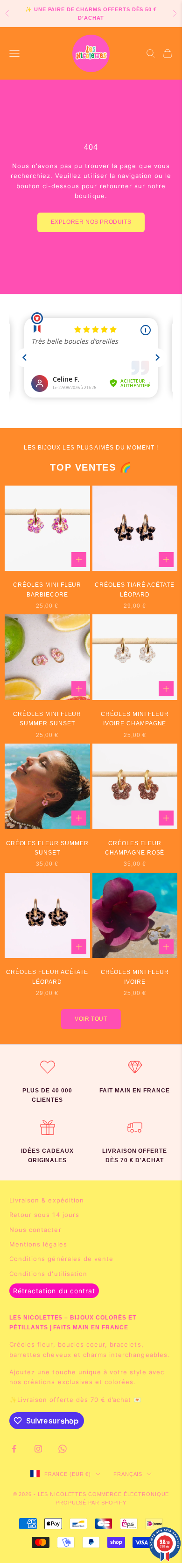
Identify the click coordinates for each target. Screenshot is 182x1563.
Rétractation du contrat (54, 1291)
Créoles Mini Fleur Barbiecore (47, 589)
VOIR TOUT (91, 1019)
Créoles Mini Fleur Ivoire (135, 977)
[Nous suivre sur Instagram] (38, 1448)
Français (127, 1474)
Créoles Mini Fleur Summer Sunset (47, 719)
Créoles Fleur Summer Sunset (47, 848)
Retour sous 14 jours (44, 1214)
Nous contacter (35, 1229)
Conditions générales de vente (61, 1258)
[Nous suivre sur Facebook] (14, 1448)
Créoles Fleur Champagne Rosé (134, 848)
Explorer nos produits (91, 222)
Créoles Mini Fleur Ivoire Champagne (135, 719)
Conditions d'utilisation (48, 1273)
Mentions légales (38, 1244)
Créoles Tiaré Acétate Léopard (135, 589)
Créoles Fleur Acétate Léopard (47, 977)
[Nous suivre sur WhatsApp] (62, 1448)
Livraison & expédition (46, 1200)
